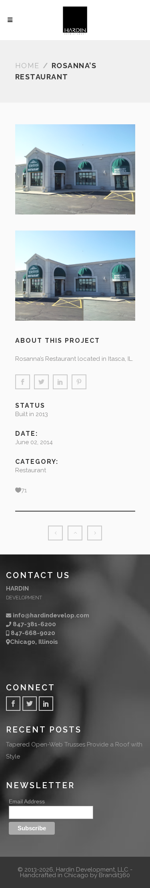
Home (27, 65)
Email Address (27, 801)
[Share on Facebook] (22, 381)
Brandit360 (114, 875)
